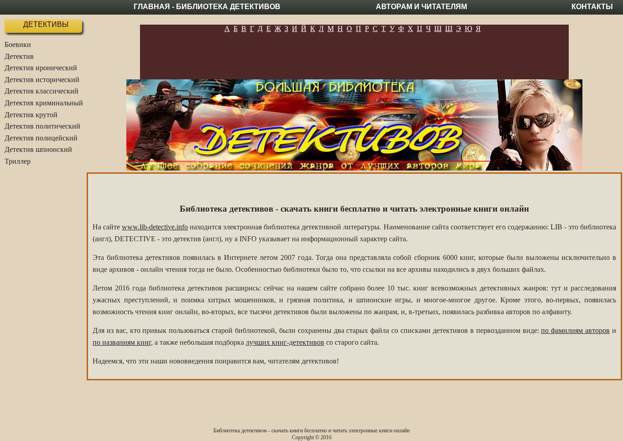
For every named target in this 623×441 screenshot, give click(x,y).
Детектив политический (42, 126)
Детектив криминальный (44, 103)
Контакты (592, 6)
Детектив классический (41, 91)
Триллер (18, 161)
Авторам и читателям (421, 6)
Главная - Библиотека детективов (207, 6)
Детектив (19, 56)
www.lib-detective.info (155, 227)
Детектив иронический (41, 68)
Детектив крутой (31, 115)
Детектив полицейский (41, 138)
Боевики (18, 44)
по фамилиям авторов (575, 330)
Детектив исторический (42, 79)
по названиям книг (122, 342)
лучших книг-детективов (285, 342)
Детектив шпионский (38, 149)
